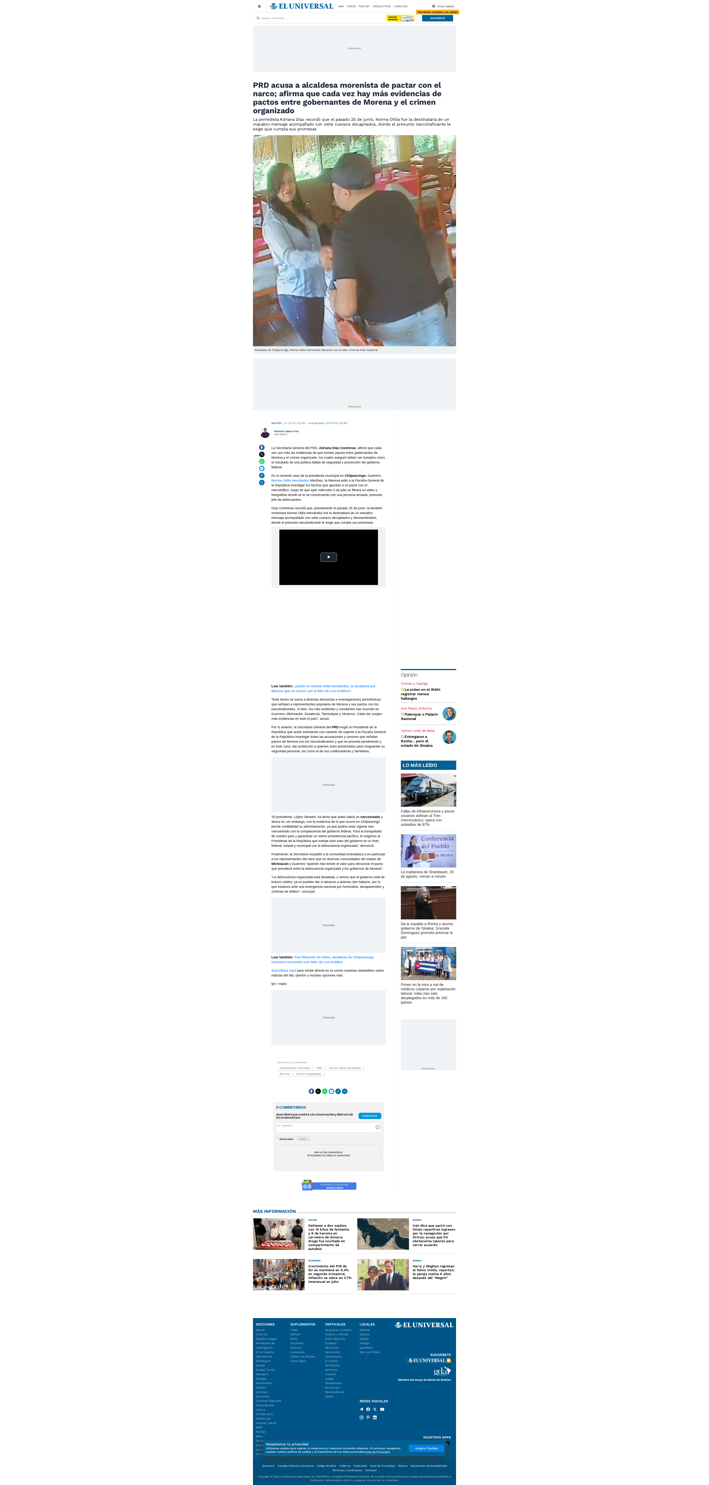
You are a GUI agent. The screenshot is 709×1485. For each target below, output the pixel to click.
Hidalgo (365, 1343)
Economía (262, 1396)
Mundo (260, 1365)
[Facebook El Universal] (368, 1410)
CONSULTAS (400, 6)
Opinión (409, 675)
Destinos (296, 1347)
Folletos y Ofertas (337, 1334)
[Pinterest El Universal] (368, 1417)
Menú (259, 1436)
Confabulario (264, 1414)
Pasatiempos (333, 1383)
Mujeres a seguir (266, 1338)
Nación (276, 423)
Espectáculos (265, 1405)
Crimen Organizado (309, 1073)
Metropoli (262, 1374)
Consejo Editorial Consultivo (296, 1465)
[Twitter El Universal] (375, 1410)
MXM (341, 6)
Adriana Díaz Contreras (295, 1068)
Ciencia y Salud (266, 1422)
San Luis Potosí (370, 1352)
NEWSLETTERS (382, 6)
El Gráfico (331, 1360)
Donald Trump (265, 1369)
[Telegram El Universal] (361, 1410)
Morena (285, 1073)
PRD (319, 1068)
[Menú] (259, 6)
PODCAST (364, 6)
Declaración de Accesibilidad (428, 1465)
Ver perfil (281, 434)
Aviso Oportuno (335, 1338)
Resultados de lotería (334, 1394)
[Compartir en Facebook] (262, 447)
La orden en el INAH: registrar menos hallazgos (421, 694)
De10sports (332, 1365)
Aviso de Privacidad (382, 1465)
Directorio (268, 1465)
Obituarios (332, 1347)
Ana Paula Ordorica (416, 708)
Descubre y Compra (338, 1329)
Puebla (364, 1338)
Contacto (371, 1470)
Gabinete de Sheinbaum (264, 1358)
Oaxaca (364, 1334)
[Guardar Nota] (262, 482)
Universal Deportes (268, 1400)
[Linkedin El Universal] (375, 1417)
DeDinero (331, 1369)
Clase (294, 1329)
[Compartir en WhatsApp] (262, 461)
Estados (261, 1378)
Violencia (345, 1465)
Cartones (262, 1391)
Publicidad (360, 1465)
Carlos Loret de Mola (418, 731)
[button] (437, 18)
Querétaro (366, 1347)
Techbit (261, 1431)
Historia (402, 1465)
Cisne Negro (298, 1360)
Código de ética (326, 1465)
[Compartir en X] (262, 454)
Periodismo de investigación (265, 1345)
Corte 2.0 (262, 1334)
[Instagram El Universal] (361, 1417)
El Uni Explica (265, 1352)
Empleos (331, 1343)
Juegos (329, 1378)
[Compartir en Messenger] (262, 468)
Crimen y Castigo (414, 683)
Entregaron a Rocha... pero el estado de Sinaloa (417, 741)
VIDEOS (351, 6)
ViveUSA (330, 1374)
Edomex (365, 1329)
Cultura (261, 1409)
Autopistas (297, 1352)
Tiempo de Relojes (302, 1356)
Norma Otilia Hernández (345, 1068)
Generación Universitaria (333, 1354)
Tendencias (263, 1418)
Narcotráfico (264, 1383)
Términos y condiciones (347, 1470)
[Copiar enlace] (262, 475)
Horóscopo (332, 1387)
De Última (297, 1343)
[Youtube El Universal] (382, 1410)
